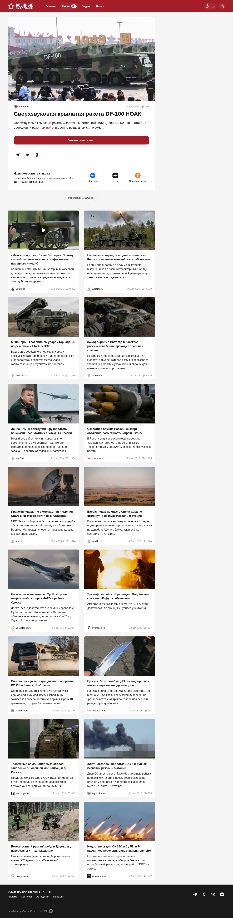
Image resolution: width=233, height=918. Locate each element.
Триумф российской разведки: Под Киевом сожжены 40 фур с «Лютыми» (118, 596)
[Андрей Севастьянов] (89, 289)
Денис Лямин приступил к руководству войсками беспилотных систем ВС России (41, 431)
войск (50, 127)
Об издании (42, 896)
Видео (86, 6)
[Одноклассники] (204, 894)
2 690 (149, 288)
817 (150, 627)
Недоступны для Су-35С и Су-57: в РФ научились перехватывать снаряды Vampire (119, 848)
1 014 (72, 541)
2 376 (72, 375)
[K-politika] (13, 710)
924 (150, 541)
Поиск (100, 6)
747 (150, 710)
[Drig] (89, 710)
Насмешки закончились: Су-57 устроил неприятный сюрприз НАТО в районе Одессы (39, 598)
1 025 (149, 458)
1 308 (72, 458)
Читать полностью (81, 140)
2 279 (149, 375)
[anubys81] (13, 289)
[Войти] (222, 6)
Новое (69, 6)
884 (73, 627)
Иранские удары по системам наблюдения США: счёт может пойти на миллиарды (42, 513)
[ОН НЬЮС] (89, 458)
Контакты (26, 896)
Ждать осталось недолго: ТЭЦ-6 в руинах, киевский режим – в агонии (117, 766)
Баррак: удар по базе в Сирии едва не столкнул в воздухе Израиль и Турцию (115, 513)
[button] (18, 155)
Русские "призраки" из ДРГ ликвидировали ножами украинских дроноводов (118, 683)
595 (150, 793)
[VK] (213, 894)
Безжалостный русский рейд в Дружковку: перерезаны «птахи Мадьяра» (41, 848)
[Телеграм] (195, 894)
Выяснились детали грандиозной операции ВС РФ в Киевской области (42, 683)
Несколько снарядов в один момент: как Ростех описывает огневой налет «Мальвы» (118, 257)
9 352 (72, 288)
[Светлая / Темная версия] (210, 6)
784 (73, 710)
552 (150, 876)
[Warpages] (13, 793)
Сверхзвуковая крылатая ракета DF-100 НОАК (77, 114)
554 (73, 876)
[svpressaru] (89, 628)
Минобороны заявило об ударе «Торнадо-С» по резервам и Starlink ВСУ (43, 344)
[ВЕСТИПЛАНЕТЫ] (13, 628)
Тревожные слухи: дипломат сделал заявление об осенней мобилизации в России (38, 768)
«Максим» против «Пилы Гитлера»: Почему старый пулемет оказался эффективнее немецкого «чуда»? (42, 259)
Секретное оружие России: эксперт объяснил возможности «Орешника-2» (114, 431)
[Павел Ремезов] (89, 375)
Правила (58, 896)
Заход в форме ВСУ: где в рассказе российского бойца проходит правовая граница (115, 346)
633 (73, 793)
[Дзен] (222, 894)
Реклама (12, 896)
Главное (51, 6)
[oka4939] (15, 106)
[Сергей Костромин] (13, 375)
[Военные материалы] (20, 6)
